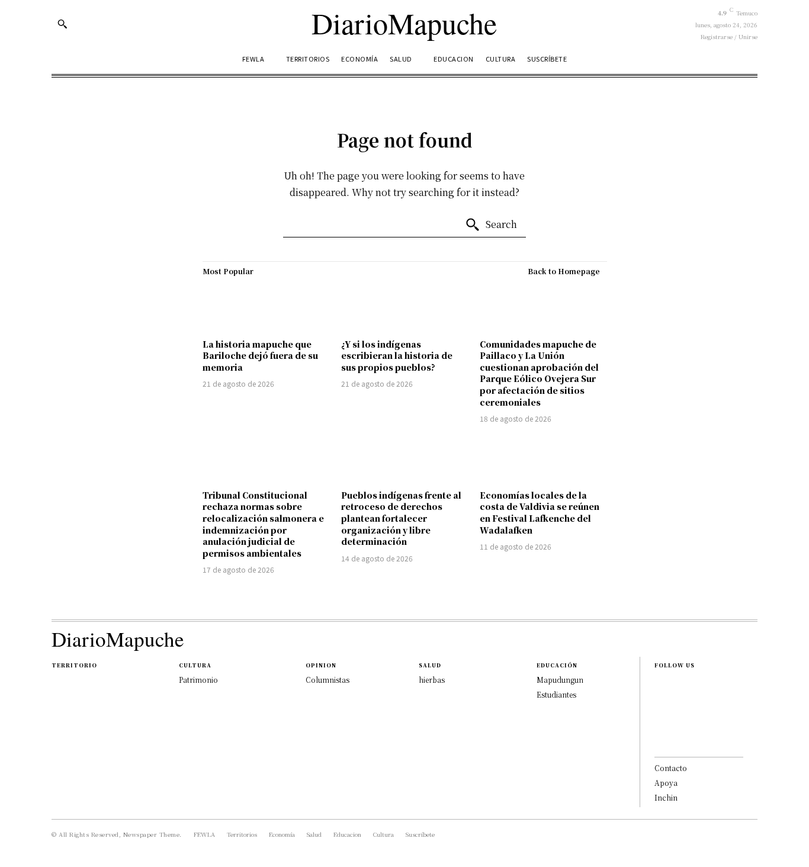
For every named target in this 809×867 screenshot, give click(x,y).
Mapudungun (560, 680)
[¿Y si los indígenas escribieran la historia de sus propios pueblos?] (404, 307)
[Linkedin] (658, 722)
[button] (62, 23)
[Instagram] (658, 703)
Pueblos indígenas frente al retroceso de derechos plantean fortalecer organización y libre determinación (401, 518)
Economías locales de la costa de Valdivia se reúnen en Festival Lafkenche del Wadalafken (539, 512)
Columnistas (327, 680)
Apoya (666, 783)
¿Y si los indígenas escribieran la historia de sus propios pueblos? (396, 355)
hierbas (432, 680)
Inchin (666, 797)
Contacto (670, 768)
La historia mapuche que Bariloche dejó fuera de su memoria (260, 355)
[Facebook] (658, 684)
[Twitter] (658, 741)
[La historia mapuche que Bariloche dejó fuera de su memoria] (266, 307)
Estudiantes (556, 694)
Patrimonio (198, 680)
